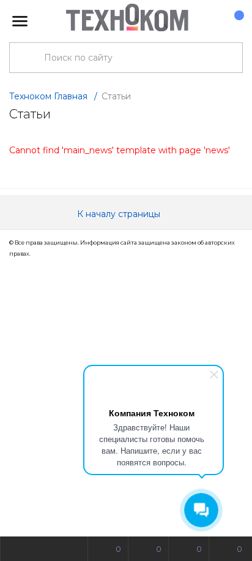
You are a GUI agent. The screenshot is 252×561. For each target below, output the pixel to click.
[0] (233, 21)
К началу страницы (120, 213)
